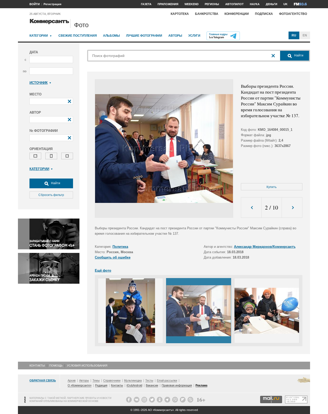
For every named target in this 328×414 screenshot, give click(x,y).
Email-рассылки (167, 380)
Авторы (175, 35)
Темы (96, 380)
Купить (271, 187)
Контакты (37, 365)
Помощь (56, 365)
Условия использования (87, 365)
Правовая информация (177, 385)
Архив (72, 380)
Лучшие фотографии (144, 35)
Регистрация (52, 4)
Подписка (264, 14)
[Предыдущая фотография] (251, 208)
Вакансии (152, 385)
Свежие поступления (77, 35)
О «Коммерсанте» (79, 385)
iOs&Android (134, 385)
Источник (38, 83)
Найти (55, 183)
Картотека (180, 14)
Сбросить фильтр (51, 195)
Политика (120, 247)
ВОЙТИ (34, 4)
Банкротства (206, 14)
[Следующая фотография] (292, 208)
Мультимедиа (133, 380)
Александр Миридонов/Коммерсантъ (264, 247)
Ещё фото (103, 270)
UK (285, 4)
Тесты (149, 380)
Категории (38, 35)
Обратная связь (42, 380)
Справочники (111, 380)
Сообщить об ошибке (112, 257)
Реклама (201, 385)
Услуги (194, 35)
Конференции (236, 14)
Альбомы (111, 35)
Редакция (101, 385)
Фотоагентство (293, 14)
